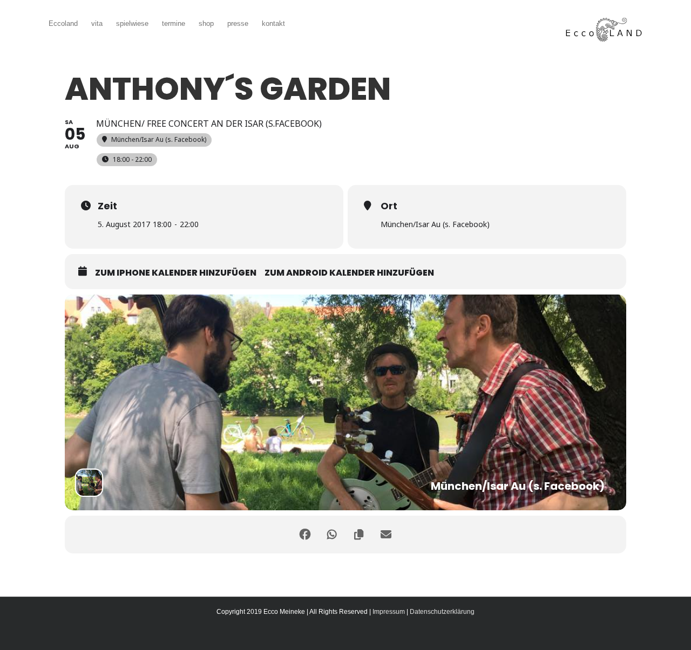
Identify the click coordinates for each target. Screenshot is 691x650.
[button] (301, 22)
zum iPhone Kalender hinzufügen (175, 273)
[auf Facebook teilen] (305, 534)
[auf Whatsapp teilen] (332, 534)
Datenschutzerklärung (442, 611)
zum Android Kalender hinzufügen (349, 273)
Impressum (388, 611)
